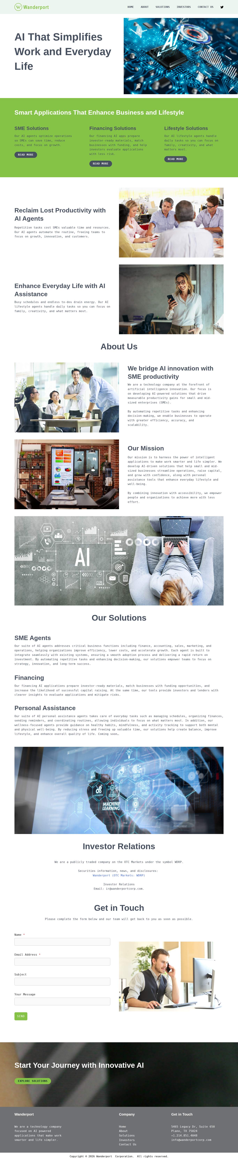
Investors (184, 7)
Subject (20, 974)
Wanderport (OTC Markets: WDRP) (119, 875)
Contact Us (205, 7)
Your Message (24, 994)
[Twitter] (222, 7)
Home (131, 7)
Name (19, 934)
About (145, 7)
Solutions (163, 7)
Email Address (27, 954)
